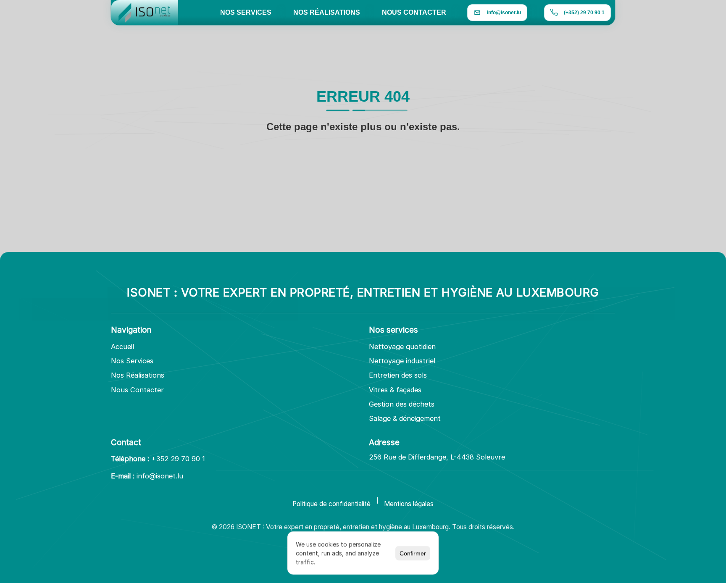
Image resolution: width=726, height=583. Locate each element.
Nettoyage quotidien (402, 346)
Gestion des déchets (401, 404)
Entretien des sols (398, 375)
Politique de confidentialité (331, 504)
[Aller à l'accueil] (144, 12)
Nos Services (132, 361)
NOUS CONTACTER (414, 12)
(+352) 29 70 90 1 (584, 13)
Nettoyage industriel (402, 361)
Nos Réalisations (137, 375)
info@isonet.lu (160, 476)
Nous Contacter (137, 390)
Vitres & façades (395, 390)
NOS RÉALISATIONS (326, 12)
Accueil (122, 346)
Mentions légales (409, 504)
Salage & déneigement (405, 418)
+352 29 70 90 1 (178, 458)
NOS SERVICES (245, 12)
